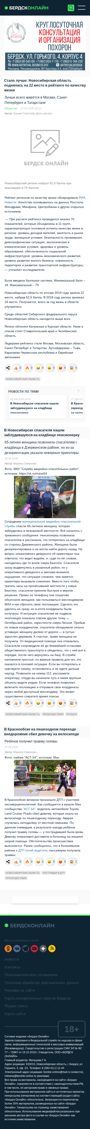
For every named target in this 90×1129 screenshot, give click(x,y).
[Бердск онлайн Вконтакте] (17, 948)
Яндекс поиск (16, 1006)
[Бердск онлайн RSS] (51, 948)
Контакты (12, 967)
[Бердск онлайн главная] (29, 925)
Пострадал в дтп (54, 873)
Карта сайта (15, 1014)
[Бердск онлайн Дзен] (43, 948)
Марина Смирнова (24, 463)
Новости (12, 959)
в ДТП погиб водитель (31, 850)
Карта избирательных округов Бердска (38, 998)
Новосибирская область (23, 379)
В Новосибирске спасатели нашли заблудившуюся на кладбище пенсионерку (34, 408)
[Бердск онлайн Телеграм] (25, 948)
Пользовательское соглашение (31, 975)
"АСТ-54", (29, 809)
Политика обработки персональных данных (42, 983)
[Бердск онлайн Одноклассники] (8, 948)
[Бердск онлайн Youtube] (34, 948)
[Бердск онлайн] (26, 7)
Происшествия (53, 714)
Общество (11, 108)
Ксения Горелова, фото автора (32, 113)
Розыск (71, 714)
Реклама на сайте (20, 990)
